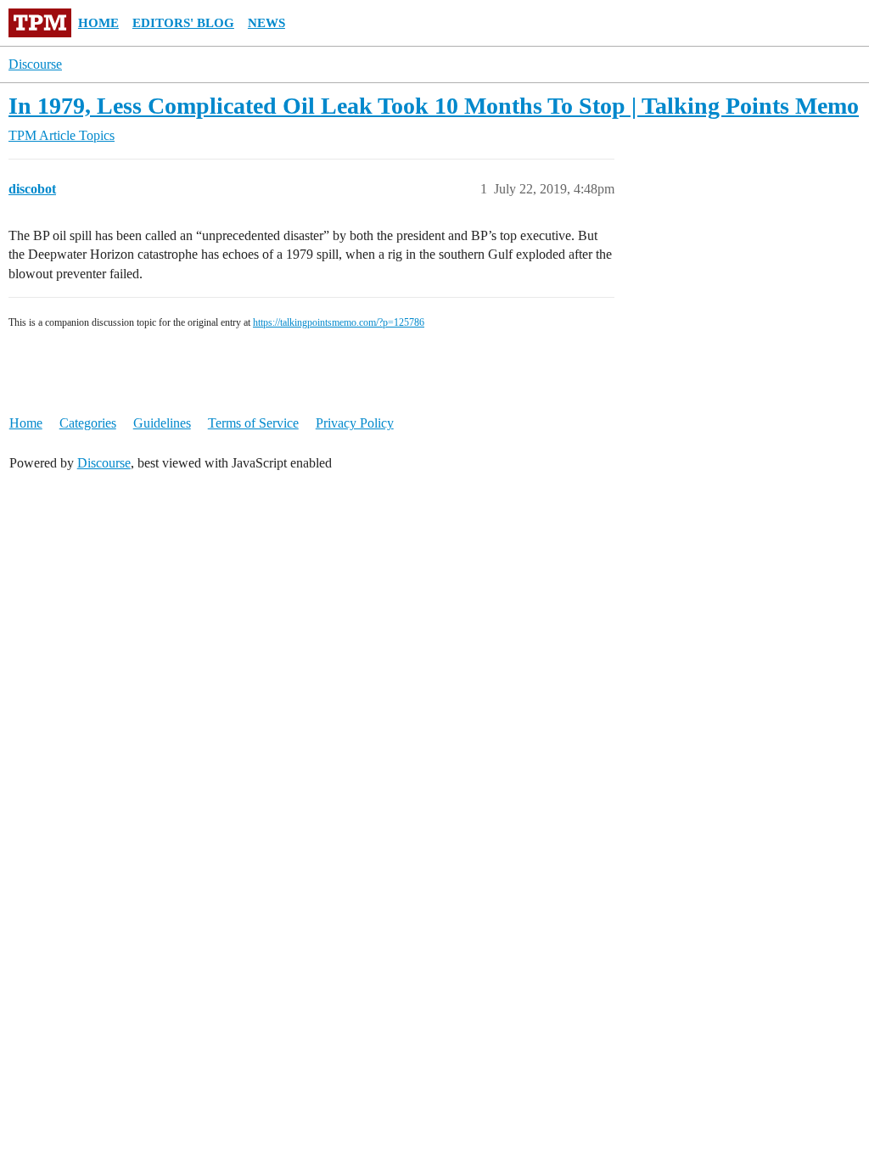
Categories (87, 423)
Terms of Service (253, 423)
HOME (98, 23)
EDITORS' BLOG (183, 23)
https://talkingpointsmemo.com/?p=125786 (338, 322)
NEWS (266, 23)
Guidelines (162, 423)
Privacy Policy (355, 423)
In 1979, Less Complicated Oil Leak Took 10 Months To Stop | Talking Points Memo (433, 105)
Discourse (35, 64)
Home (25, 423)
